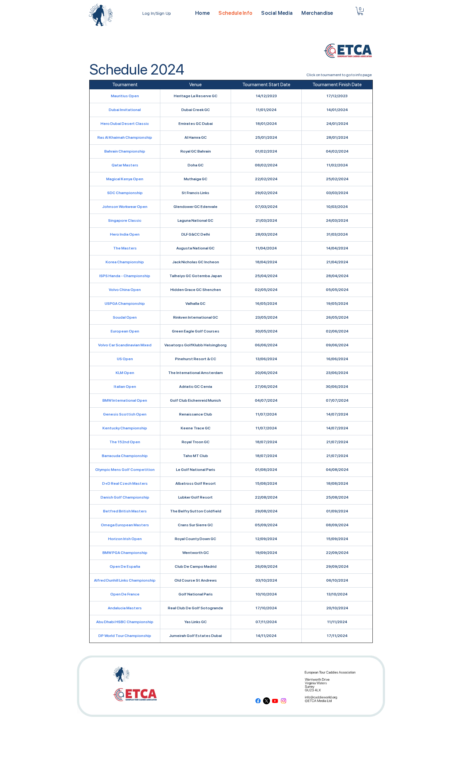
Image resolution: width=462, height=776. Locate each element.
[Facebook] (258, 700)
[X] (266, 700)
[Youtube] (275, 700)
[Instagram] (283, 700)
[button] (276, 13)
